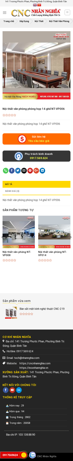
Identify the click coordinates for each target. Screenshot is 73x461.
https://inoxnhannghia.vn (34, 367)
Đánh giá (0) (12, 191)
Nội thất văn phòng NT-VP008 (17, 253)
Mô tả (8, 184)
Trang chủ (8, 21)
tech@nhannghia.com (26, 358)
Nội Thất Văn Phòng (59, 21)
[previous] (2, 244)
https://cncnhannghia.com (35, 363)
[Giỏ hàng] (67, 12)
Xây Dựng (24, 21)
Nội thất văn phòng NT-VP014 (52, 253)
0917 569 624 (24, 351)
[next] (70, 244)
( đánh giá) (9, 115)
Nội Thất (39, 21)
